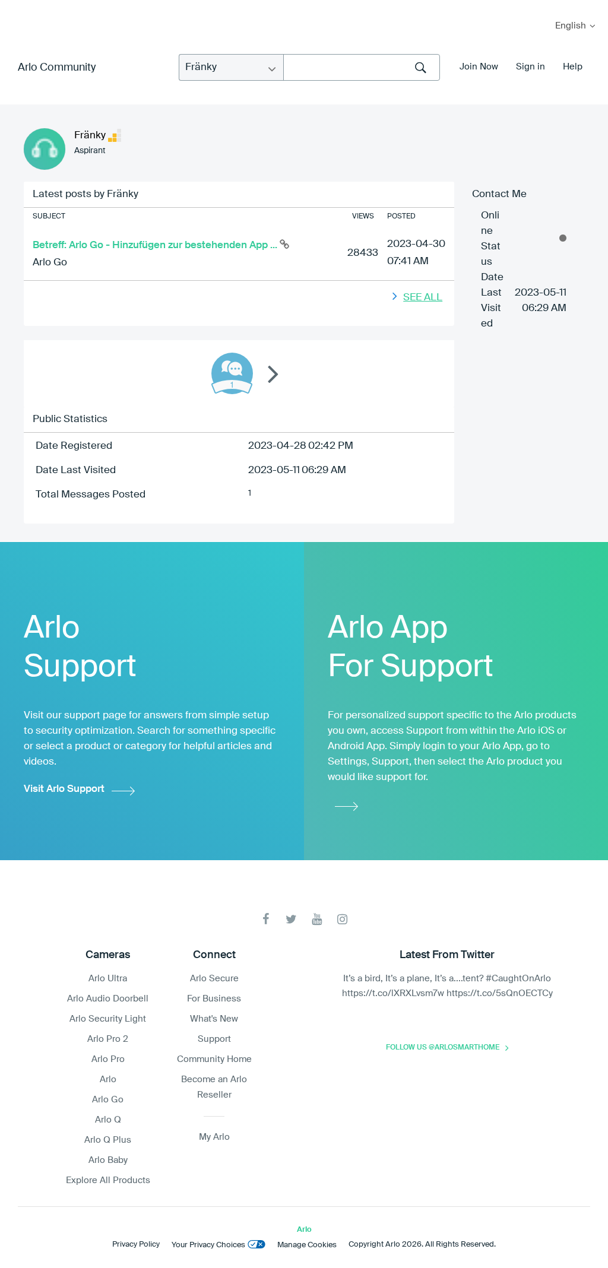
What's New (214, 1019)
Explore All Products (108, 1180)
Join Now (479, 66)
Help (572, 66)
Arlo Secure (214, 978)
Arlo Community (57, 67)
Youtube (316, 919)
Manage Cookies (307, 1245)
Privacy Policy (136, 1244)
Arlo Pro (108, 1059)
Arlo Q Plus (107, 1140)
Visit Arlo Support (64, 789)
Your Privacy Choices (208, 1245)
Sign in (530, 66)
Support (214, 1039)
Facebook (265, 919)
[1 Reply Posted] (232, 373)
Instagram (342, 919)
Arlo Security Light (107, 1019)
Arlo (108, 1079)
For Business (214, 998)
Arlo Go (50, 263)
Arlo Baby (108, 1160)
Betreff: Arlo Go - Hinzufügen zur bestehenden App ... (156, 245)
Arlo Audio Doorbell (107, 998)
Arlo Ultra (107, 978)
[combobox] (361, 67)
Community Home (214, 1059)
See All (422, 298)
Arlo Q (108, 1119)
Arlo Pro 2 (107, 1039)
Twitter (291, 919)
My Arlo (17, 7)
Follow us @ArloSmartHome (442, 1047)
